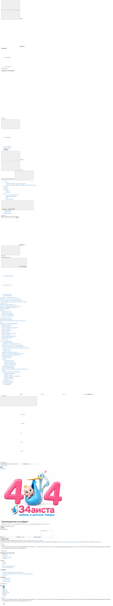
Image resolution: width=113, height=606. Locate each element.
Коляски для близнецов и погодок (13, 306)
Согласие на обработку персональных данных (16, 183)
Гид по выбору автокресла (12, 195)
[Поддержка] (10, 124)
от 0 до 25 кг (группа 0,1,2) (17, 300)
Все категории (22, 266)
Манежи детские (6, 371)
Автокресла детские (8, 342)
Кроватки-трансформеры (8, 316)
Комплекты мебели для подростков (10, 327)
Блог (5, 193)
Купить (2, 527)
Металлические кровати (7, 337)
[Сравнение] (10, 235)
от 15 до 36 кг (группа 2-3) (8, 348)
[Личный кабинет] (10, 226)
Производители (7, 384)
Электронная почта (5, 463)
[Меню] (10, 5)
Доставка (5, 555)
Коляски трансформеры (7, 355)
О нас (7, 182)
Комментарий (37, 537)
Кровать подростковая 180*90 (9, 333)
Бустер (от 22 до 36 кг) (7, 345)
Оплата (7, 190)
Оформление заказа (7, 557)
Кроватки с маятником (7, 313)
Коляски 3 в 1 (5, 353)
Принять (2, 543)
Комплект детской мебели (8, 369)
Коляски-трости (14, 307)
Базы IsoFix (14, 297)
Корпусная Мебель (8, 383)
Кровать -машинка (6, 334)
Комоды (10, 319)
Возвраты (8, 192)
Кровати (4, 359)
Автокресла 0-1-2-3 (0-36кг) (8, 343)
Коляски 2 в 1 (13, 304)
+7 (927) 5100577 (7, 66)
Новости (6, 186)
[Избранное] (29, 235)
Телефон (18, 537)
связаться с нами (11, 524)
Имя (1, 537)
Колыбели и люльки (6, 367)
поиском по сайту (27, 524)
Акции (4, 562)
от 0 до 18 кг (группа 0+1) (7, 346)
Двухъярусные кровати (7, 325)
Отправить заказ (4, 538)
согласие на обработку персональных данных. (33, 540)
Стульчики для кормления (7, 381)
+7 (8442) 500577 (7, 57)
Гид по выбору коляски (11, 196)
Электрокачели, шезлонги (7, 366)
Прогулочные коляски (7, 356)
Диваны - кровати (6, 326)
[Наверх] (9, 460)
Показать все (5, 339)
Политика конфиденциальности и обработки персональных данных (21, 185)
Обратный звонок (8, 148)
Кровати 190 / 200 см (7, 330)
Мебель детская (7, 357)
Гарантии (5, 554)
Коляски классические (7, 352)
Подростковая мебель (12, 323)
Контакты (6, 188)
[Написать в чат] (18, 401)
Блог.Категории (9, 199)
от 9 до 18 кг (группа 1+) (16, 301)
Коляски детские (7, 350)
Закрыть (6, 149)
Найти (16, 217)
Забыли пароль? (4, 465)
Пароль (25, 463)
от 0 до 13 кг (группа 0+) (15, 299)
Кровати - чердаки (6, 329)
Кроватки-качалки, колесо (8, 314)
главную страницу (46, 524)
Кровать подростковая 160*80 (9, 336)
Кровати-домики (6, 332)
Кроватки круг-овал (6, 311)
